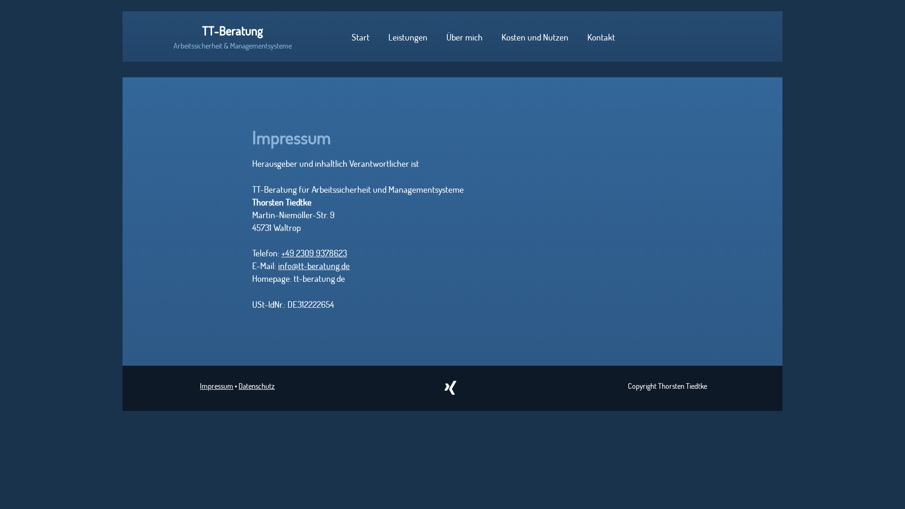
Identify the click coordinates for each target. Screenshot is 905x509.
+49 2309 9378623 (314, 253)
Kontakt (601, 37)
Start (361, 37)
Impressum (216, 386)
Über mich (464, 37)
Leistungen (408, 37)
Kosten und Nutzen (535, 37)
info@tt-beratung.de (314, 265)
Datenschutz (257, 386)
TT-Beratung (232, 31)
